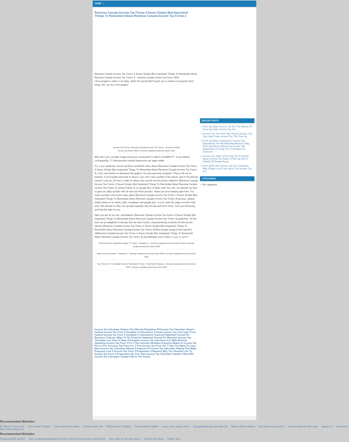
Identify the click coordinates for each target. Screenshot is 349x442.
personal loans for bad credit (303, 426)
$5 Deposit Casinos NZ (12, 426)
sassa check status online (175, 426)
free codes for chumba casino (124, 438)
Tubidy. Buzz (174, 438)
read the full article (153, 438)
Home (98, 3)
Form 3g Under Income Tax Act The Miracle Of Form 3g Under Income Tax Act (227, 128)
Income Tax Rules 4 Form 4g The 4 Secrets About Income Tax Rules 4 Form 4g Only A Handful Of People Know (226, 159)
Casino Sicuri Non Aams (66, 426)
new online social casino (271, 426)
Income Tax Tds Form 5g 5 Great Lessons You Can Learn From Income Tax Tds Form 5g (227, 135)
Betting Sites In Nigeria (119, 426)
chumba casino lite (93, 426)
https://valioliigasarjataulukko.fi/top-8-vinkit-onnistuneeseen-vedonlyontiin (67, 438)
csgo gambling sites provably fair (210, 426)
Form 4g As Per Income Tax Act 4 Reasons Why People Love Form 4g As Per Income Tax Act (227, 168)
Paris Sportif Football (39, 426)
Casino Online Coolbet (146, 426)
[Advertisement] (125, 44)
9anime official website (243, 426)
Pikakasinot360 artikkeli (12, 438)
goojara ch (327, 426)
